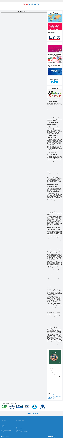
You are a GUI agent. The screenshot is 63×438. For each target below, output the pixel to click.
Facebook (28, 413)
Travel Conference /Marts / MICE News (6, 430)
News (27, 8)
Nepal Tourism (55, 397)
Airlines (2, 424)
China (49, 395)
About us (38, 8)
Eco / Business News (3, 426)
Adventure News (3, 429)
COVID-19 (50, 396)
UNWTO (50, 398)
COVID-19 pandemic (56, 396)
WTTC (54, 398)
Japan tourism (51, 397)
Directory (32, 8)
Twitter (36, 413)
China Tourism (53, 395)
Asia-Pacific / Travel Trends (4, 431)
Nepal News (2, 425)
